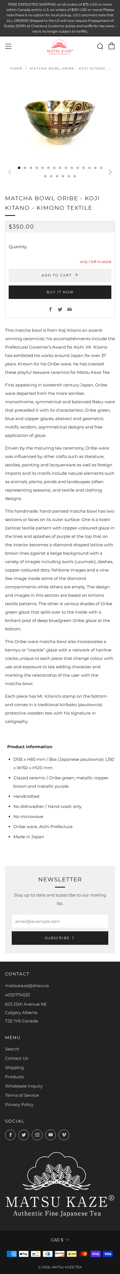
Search (12, 1049)
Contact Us (16, 1058)
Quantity (18, 246)
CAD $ (57, 1240)
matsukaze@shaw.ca (27, 985)
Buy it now (60, 292)
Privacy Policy (19, 1104)
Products (14, 1076)
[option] (60, 118)
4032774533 (17, 994)
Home (16, 68)
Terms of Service (22, 1095)
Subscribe (57, 938)
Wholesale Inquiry (24, 1086)
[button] (19, 168)
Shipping (14, 1067)
